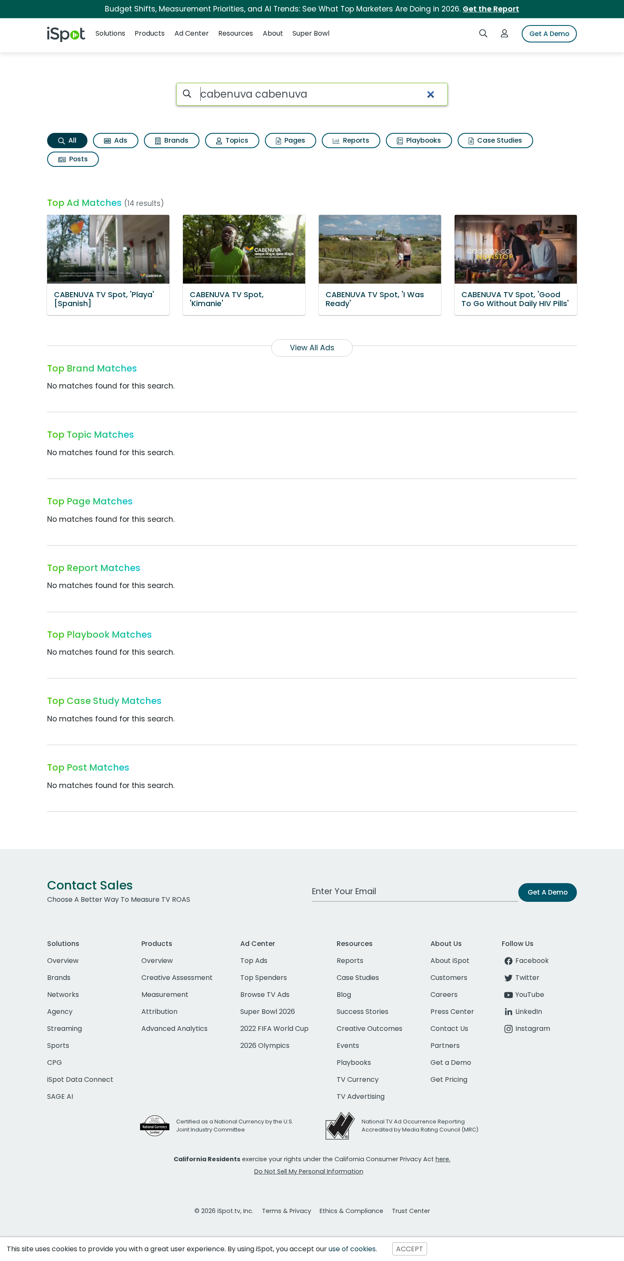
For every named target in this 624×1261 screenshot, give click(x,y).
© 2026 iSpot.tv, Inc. (223, 1211)
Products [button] (150, 33)
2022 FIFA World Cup (274, 1028)
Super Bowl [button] (310, 33)
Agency (60, 1011)
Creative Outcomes (369, 1028)
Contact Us (449, 1028)
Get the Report (491, 9)
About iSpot (449, 960)
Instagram (532, 1028)
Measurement (164, 994)
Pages (294, 140)
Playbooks (423, 140)
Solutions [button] (110, 33)
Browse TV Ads (265, 994)
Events (348, 1045)
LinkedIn (528, 1011)
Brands (175, 140)
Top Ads (253, 960)
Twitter (527, 977)
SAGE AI (60, 1096)
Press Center (452, 1011)
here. (443, 1159)
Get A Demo (549, 34)
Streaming (64, 1028)
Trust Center (411, 1211)
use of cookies (352, 1249)
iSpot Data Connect (80, 1079)
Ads (119, 140)
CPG (54, 1062)
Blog (344, 994)
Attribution (159, 1011)
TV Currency (358, 1079)
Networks (63, 994)
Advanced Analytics (174, 1028)
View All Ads (312, 348)
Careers (444, 994)
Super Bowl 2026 (267, 1011)
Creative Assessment (177, 977)
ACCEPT (409, 1249)
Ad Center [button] (191, 33)
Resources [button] (235, 33)
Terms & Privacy (286, 1211)
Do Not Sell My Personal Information (308, 1171)
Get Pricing (448, 1079)
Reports (355, 140)
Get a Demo (450, 1062)
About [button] (273, 33)
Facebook (532, 960)
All (71, 140)
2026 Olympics (265, 1045)
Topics (236, 140)
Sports (58, 1045)
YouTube (529, 994)
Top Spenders (263, 977)
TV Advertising (361, 1096)
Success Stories (362, 1011)
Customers (448, 977)
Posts (77, 159)
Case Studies (498, 140)
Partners (445, 1045)
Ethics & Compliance (351, 1211)
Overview (63, 960)
